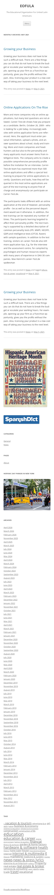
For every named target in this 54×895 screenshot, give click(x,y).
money (47, 857)
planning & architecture (16, 863)
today (41, 869)
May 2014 (8, 758)
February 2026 (10, 534)
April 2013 (8, 783)
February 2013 (10, 791)
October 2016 (10, 729)
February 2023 (10, 596)
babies (11, 826)
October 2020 (10, 646)
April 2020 (8, 668)
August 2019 (9, 690)
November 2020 (11, 643)
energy (38, 839)
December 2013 (10, 773)
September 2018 (11, 722)
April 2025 (8, 542)
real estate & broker (30, 866)
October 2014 (10, 744)
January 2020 (9, 679)
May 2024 (8, 556)
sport (30, 869)
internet (8, 853)
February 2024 (10, 567)
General (7, 441)
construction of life (27, 831)
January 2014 (9, 769)
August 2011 (9, 805)
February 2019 (10, 708)
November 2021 (11, 607)
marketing (16, 856)
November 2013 (11, 776)
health (43, 847)
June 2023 (8, 585)
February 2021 (10, 632)
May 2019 (8, 700)
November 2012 (11, 794)
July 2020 (7, 657)
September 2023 (11, 574)
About (6, 462)
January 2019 (9, 711)
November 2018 (11, 718)
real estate (10, 866)
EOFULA (27, 6)
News (28, 88)
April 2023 (8, 588)
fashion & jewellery (21, 842)
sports (36, 869)
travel (14, 871)
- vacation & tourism (18, 823)
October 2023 (10, 570)
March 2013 (9, 787)
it (46, 853)
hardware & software (21, 847)
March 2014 (9, 762)
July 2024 (7, 549)
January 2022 (9, 603)
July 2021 (7, 614)
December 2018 (10, 715)
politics (31, 863)
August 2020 (9, 653)
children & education (12, 829)
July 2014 (7, 751)
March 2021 (9, 628)
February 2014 (10, 765)
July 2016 (7, 733)
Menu (27, 23)
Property (40, 863)
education (14, 834)
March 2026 (9, 531)
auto (6, 826)
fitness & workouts (11, 844)
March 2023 (9, 592)
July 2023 (7, 581)
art (48, 823)
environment (9, 842)
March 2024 (9, 563)
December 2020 (10, 639)
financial (36, 841)
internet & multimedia (28, 853)
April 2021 (8, 625)
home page (15, 850)
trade (7, 872)
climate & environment (29, 829)
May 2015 (8, 740)
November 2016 (11, 726)
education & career (19, 838)
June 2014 (8, 755)
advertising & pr (39, 823)
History (6, 851)
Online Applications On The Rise (26, 107)
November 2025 (11, 538)
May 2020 (8, 664)
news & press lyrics (28, 859)
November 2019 (11, 686)
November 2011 (11, 802)
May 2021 (8, 621)
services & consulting (16, 868)
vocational (20, 273)
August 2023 (9, 578)
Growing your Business (20, 49)
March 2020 (9, 672)
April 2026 (8, 527)
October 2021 (10, 610)
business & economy (26, 826)
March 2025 (9, 545)
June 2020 (8, 661)
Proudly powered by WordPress (17, 889)
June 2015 (8, 737)
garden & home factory (33, 844)
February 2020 (10, 675)
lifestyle (7, 857)
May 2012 (8, 798)
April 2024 (8, 560)
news (8, 859)
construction (11, 830)
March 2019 (9, 704)
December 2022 (10, 599)
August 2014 (9, 747)
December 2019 (10, 682)
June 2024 (8, 552)
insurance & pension (37, 851)
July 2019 (7, 693)
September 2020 (11, 650)
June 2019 (8, 697)
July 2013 (7, 780)
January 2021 (9, 635)
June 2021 (8, 617)
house (25, 850)
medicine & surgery (34, 856)
